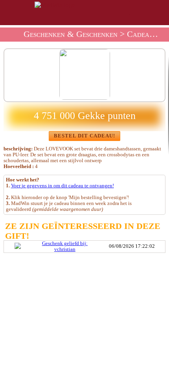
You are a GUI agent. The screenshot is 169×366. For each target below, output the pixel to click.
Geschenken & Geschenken (71, 34)
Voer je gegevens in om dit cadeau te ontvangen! (62, 185)
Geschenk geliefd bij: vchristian (65, 246)
